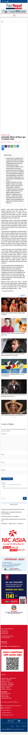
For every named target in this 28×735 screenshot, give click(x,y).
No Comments (18, 142)
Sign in (12, 726)
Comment (4, 433)
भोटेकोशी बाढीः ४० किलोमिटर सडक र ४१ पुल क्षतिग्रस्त (12, 523)
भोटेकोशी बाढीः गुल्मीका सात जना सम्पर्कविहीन (10, 516)
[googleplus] (15, 719)
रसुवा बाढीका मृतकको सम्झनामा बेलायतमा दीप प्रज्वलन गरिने (12, 509)
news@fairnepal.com (6, 712)
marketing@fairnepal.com (7, 715)
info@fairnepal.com (6, 710)
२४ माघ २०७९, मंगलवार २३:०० (7, 142)
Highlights (4, 134)
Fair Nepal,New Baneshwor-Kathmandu (11, 705)
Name (3, 454)
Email (3, 462)
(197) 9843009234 (6, 708)
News (8, 134)
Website (3, 470)
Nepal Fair (8, 729)
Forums (17, 726)
